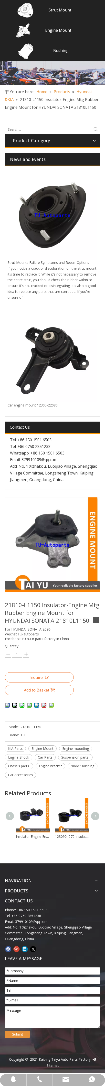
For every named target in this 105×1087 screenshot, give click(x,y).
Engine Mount (58, 30)
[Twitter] (33, 949)
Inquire (36, 677)
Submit (17, 1034)
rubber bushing (82, 766)
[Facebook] (8, 949)
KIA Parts (15, 748)
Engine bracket (50, 766)
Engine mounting (75, 748)
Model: (14, 726)
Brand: (14, 735)
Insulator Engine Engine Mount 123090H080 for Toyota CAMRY (33, 836)
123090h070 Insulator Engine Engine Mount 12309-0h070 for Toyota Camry (72, 836)
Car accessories (20, 774)
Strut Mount (60, 10)
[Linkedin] (25, 949)
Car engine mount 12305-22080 (33, 405)
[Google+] (16, 949)
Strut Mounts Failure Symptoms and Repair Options (48, 262)
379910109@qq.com (39, 459)
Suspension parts (75, 757)
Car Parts (45, 757)
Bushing (61, 50)
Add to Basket (36, 690)
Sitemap (53, 1065)
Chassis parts (19, 766)
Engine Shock (18, 757)
